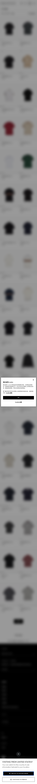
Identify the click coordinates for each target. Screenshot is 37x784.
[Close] (18, 754)
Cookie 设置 (18, 402)
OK (18, 397)
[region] (18, 392)
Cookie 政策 (9, 392)
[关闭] (33, 380)
